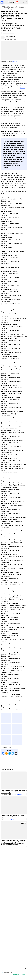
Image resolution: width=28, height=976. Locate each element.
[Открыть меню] (2, 2)
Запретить (23, 974)
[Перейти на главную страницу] (13, 2)
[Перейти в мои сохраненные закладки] (26, 2)
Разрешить (16, 974)
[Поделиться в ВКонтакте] (3, 753)
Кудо (10, 747)
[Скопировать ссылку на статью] (16, 753)
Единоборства (16, 6)
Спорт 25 (23, 88)
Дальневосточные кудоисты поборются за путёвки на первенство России (14, 791)
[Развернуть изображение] (6, 718)
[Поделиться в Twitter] (13, 753)
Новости (9, 6)
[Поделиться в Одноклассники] (6, 753)
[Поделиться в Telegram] (9, 753)
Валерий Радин (12, 36)
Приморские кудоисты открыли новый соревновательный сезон (12, 816)
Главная (3, 6)
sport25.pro (14, 61)
